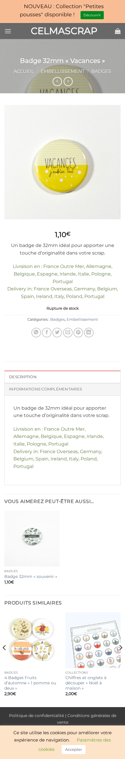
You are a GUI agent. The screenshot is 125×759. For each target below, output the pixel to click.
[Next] (120, 659)
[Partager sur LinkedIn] (89, 332)
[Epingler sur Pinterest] (78, 332)
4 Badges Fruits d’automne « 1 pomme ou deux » (30, 682)
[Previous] (4, 659)
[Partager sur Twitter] (57, 332)
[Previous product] (68, 81)
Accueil (24, 71)
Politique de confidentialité (36, 715)
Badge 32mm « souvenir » (30, 576)
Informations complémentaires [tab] (45, 389)
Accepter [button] (73, 749)
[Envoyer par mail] (68, 332)
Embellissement (63, 71)
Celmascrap (62, 31)
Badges (101, 71)
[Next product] (57, 81)
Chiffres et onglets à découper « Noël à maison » (85, 682)
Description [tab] (23, 377)
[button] (7, 31)
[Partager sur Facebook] (46, 332)
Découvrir (92, 15)
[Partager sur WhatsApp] (36, 332)
